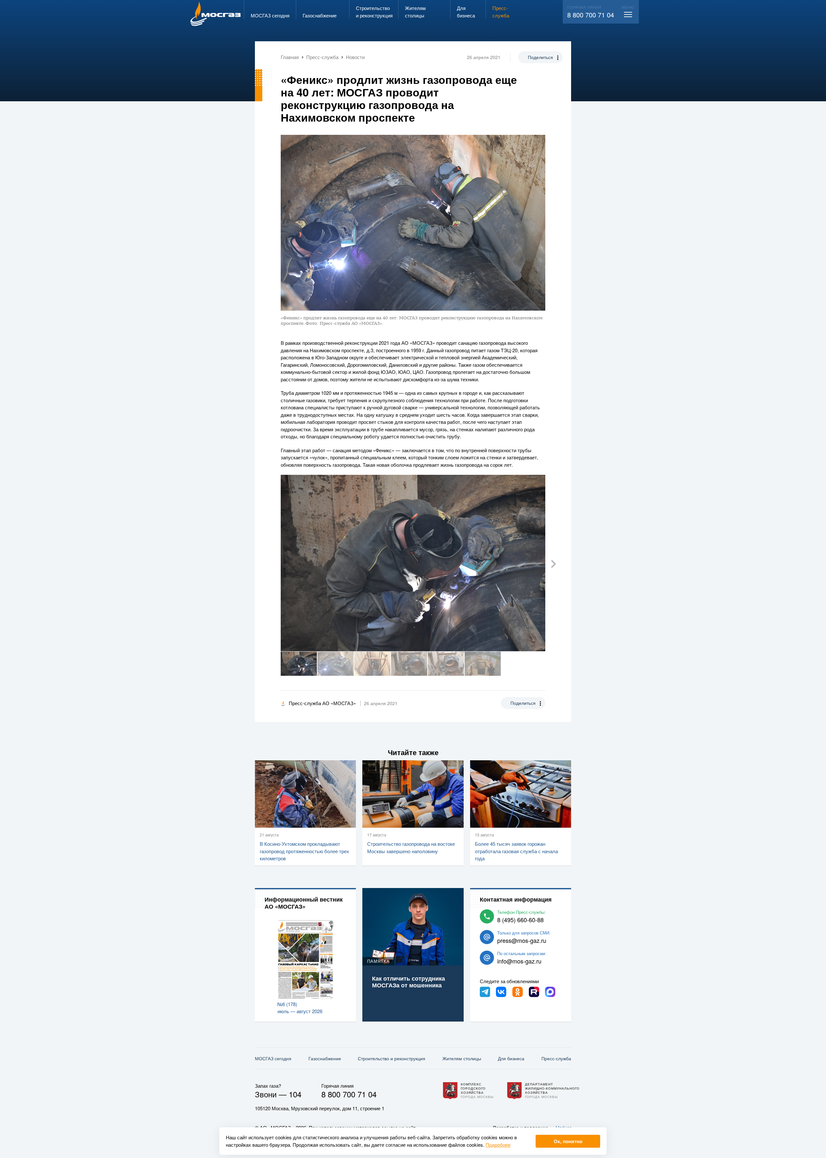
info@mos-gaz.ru (519, 961)
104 (295, 1094)
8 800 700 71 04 (590, 14)
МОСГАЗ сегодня (273, 1058)
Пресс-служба (556, 1058)
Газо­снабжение (324, 1058)
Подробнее (498, 1144)
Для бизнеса (511, 1058)
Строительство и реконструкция (391, 1058)
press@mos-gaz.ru (521, 940)
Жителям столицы (461, 1058)
